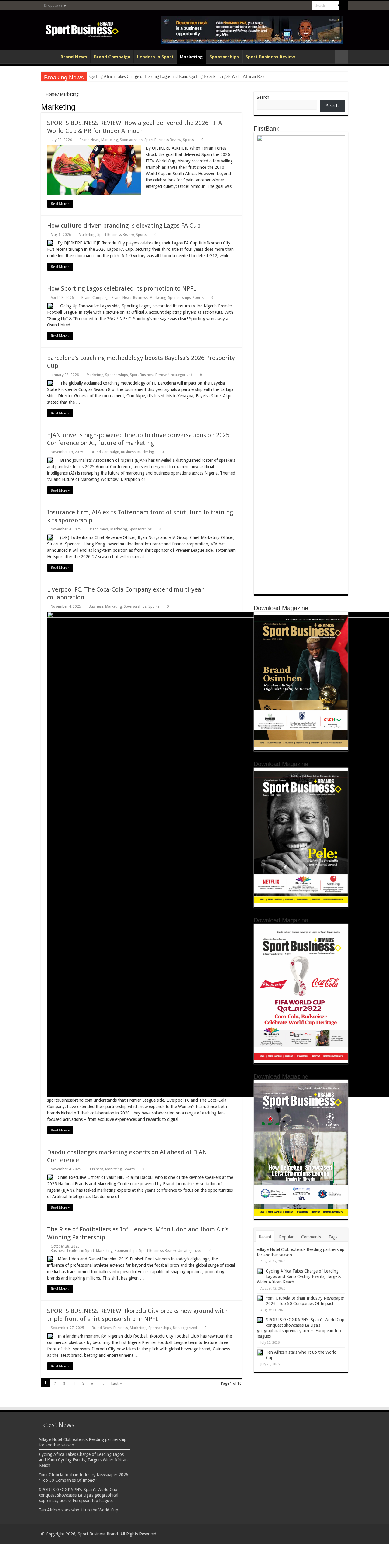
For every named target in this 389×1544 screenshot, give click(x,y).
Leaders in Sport (155, 57)
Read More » (60, 204)
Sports (188, 140)
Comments (311, 1237)
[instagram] (307, 5)
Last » (116, 1383)
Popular (286, 1237)
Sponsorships (224, 57)
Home (49, 56)
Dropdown (53, 5)
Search (263, 97)
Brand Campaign (112, 57)
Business (140, 297)
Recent (265, 1237)
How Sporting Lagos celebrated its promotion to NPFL (121, 288)
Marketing (191, 57)
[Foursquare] (301, 5)
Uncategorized (180, 375)
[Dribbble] (295, 5)
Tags (333, 1237)
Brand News (73, 57)
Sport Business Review (270, 57)
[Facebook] (278, 5)
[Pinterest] (289, 5)
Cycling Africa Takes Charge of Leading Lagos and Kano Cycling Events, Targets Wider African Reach (178, 76)
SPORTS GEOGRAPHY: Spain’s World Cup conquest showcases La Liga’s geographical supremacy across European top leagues (78, 1495)
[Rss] (272, 5)
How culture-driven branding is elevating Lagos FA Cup (124, 225)
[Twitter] (284, 5)
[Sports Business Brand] (82, 28)
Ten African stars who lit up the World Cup (78, 1510)
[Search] (343, 5)
